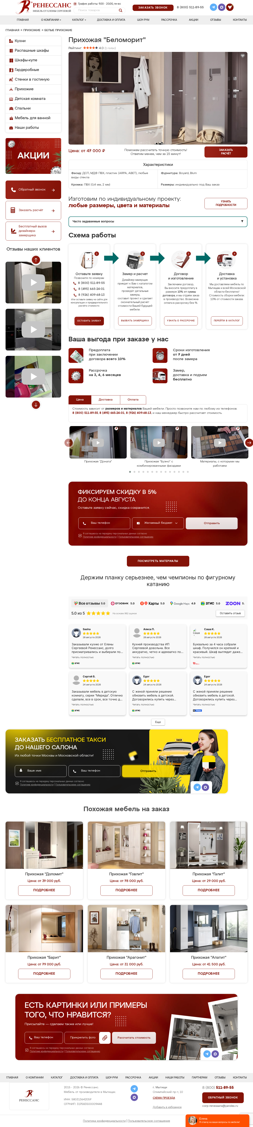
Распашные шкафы (32, 50)
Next (35, 404)
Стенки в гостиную (32, 79)
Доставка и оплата (111, 20)
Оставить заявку (89, 321)
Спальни (23, 108)
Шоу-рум (143, 20)
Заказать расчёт (226, 152)
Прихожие (31, 30)
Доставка (106, 399)
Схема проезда (164, 1098)
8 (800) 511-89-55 (190, 7)
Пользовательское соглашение (149, 1121)
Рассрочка (169, 20)
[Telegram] (213, 8)
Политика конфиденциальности (104, 1121)
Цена (80, 399)
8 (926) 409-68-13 (190, 12)
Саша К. (209, 629)
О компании (50, 20)
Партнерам (199, 1077)
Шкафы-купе (26, 60)
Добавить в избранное (167, 1107)
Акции (193, 20)
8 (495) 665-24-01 (190, 2)
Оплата (133, 399)
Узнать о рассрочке (181, 321)
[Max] (221, 8)
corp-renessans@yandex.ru (220, 1106)
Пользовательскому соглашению (135, 537)
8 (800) (218, 1088)
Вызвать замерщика (135, 321)
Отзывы (215, 20)
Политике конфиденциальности (99, 537)
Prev (35, 259)
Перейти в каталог (227, 321)
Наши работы (27, 128)
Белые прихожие (58, 30)
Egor (207, 676)
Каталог (78, 20)
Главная (23, 20)
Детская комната (30, 99)
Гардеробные (27, 70)
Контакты (240, 20)
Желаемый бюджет (158, 523)
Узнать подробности (226, 203)
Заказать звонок (153, 7)
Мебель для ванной (32, 118)
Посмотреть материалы (158, 561)
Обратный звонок (223, 1097)
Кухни (20, 41)
